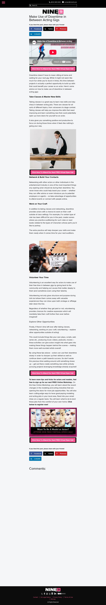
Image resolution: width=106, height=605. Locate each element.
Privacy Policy (57, 597)
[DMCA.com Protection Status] (61, 594)
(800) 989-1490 (56, 2)
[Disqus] (53, 500)
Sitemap (53, 599)
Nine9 (53, 12)
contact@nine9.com (70, 2)
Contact (35, 597)
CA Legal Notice (45, 597)
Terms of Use (68, 597)
